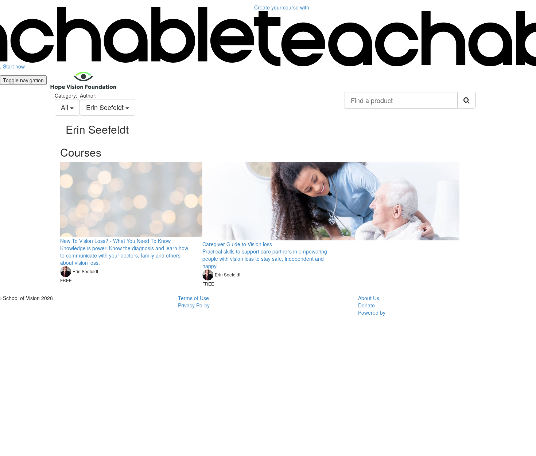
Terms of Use (193, 298)
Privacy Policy (194, 305)
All (65, 107)
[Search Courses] (466, 100)
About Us (368, 298)
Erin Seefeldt (105, 107)
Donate (366, 305)
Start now (14, 66)
